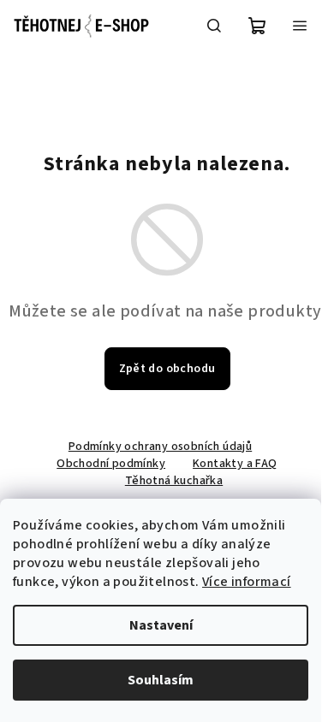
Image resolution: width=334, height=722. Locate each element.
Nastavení (161, 625)
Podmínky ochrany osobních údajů (160, 446)
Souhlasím (161, 680)
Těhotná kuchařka (174, 480)
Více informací (246, 581)
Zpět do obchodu (167, 368)
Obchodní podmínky (111, 463)
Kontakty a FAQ (235, 463)
